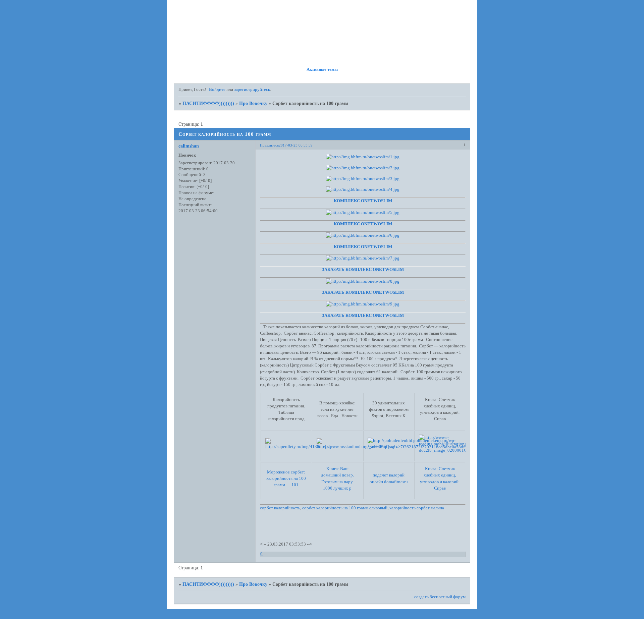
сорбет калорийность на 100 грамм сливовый (344, 508)
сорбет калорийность (280, 508)
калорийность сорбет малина (416, 508)
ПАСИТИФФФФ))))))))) (208, 103)
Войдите (217, 89)
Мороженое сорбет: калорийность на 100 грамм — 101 (286, 478)
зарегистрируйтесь (252, 89)
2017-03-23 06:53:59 (296, 145)
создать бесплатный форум (440, 597)
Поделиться (269, 145)
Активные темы (322, 69)
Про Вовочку (253, 103)
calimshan (188, 146)
